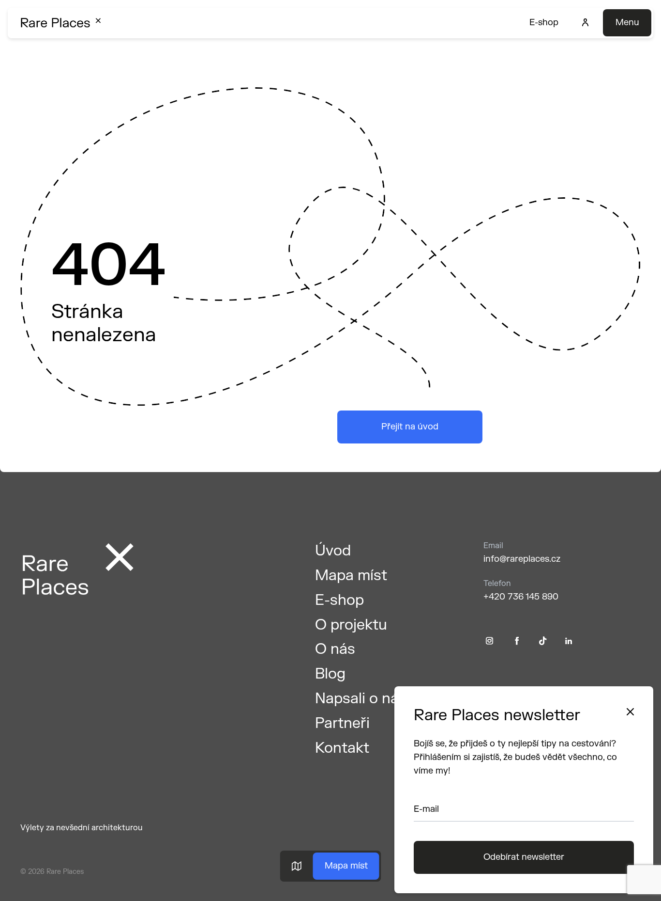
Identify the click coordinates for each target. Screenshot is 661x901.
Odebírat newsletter (523, 857)
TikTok (543, 641)
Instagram (489, 641)
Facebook (517, 641)
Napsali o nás (360, 698)
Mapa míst (346, 865)
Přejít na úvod (409, 426)
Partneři (342, 723)
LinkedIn (569, 641)
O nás (335, 649)
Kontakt (342, 748)
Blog (330, 673)
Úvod (333, 550)
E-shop (543, 22)
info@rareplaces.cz (521, 559)
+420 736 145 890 (520, 596)
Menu (627, 22)
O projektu (351, 625)
